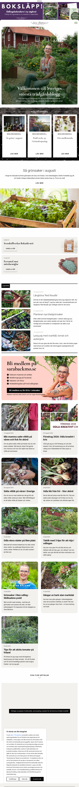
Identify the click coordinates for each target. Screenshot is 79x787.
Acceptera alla (37, 779)
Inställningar (12, 779)
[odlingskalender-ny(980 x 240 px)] (39, 11)
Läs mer (39, 183)
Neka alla (24, 779)
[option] (14, 137)
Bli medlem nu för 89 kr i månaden (24, 390)
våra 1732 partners (16, 735)
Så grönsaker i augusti (39, 171)
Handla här (10, 269)
